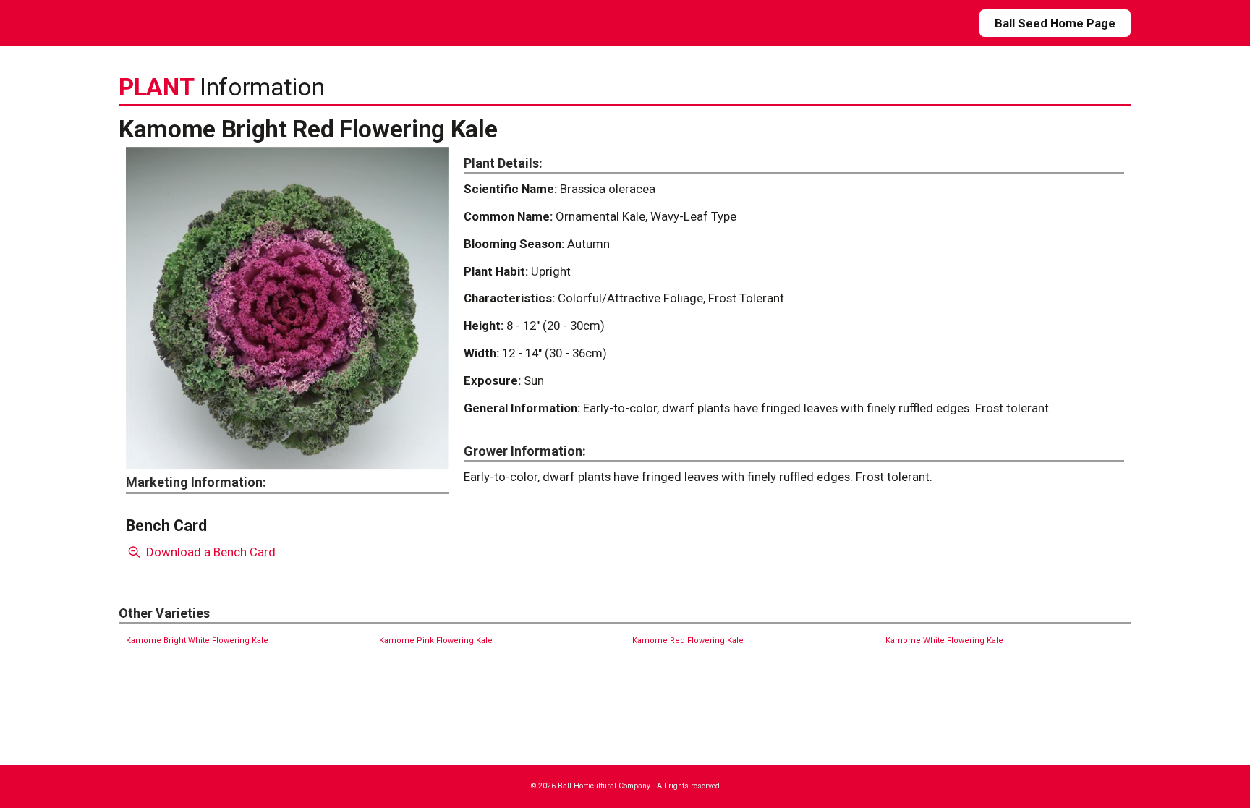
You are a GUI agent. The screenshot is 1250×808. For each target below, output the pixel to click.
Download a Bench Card (209, 552)
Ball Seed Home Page (1055, 23)
